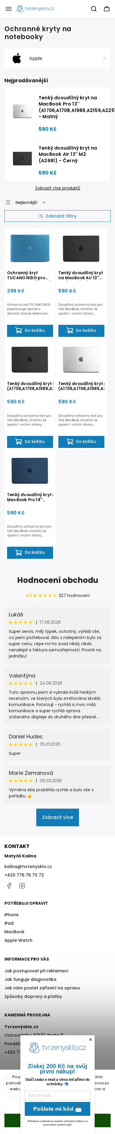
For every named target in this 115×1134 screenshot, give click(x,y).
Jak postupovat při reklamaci (36, 971)
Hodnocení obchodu (57, 580)
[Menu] (8, 9)
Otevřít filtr (57, 216)
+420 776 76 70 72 (24, 875)
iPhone (11, 915)
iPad (9, 923)
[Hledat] (94, 9)
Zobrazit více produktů (57, 188)
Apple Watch (18, 940)
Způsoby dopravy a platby (33, 996)
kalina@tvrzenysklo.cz (28, 866)
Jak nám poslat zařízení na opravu (42, 988)
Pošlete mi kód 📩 (57, 1109)
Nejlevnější (26, 202)
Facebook (8, 885)
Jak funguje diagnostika (30, 979)
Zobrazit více (57, 817)
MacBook (14, 932)
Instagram (22, 885)
